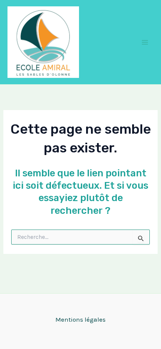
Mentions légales (80, 319)
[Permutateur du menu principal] (145, 42)
